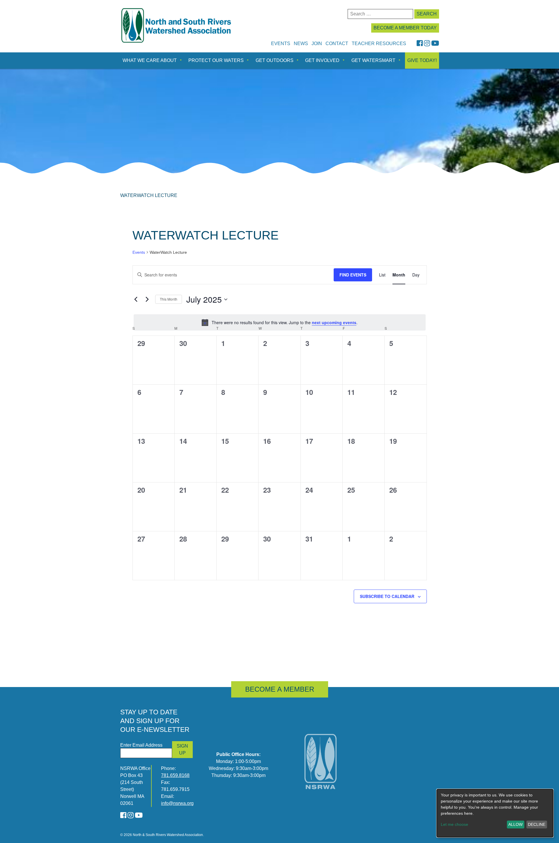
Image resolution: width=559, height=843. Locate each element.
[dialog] (495, 813)
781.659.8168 (175, 775)
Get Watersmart (373, 60)
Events (280, 43)
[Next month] (147, 299)
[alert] (280, 322)
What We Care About (150, 60)
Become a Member (279, 689)
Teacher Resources (379, 43)
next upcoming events (334, 322)
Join (317, 43)
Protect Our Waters (216, 60)
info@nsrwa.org (177, 803)
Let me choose (454, 824)
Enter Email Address (141, 745)
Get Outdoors (274, 60)
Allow (515, 824)
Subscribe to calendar (387, 596)
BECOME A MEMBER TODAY (405, 27)
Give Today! (422, 60)
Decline (536, 824)
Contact (337, 43)
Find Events (352, 275)
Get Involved (322, 60)
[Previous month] (135, 299)
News (301, 43)
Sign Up (182, 749)
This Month (168, 299)
